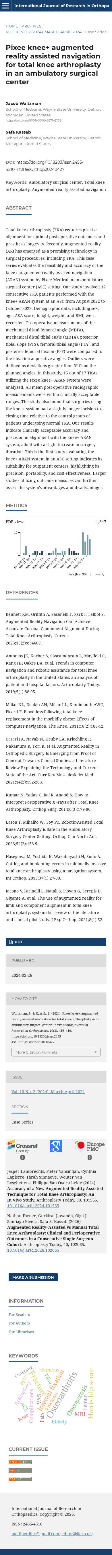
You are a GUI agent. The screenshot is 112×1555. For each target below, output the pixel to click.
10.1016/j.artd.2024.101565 (33, 1205)
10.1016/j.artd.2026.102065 (33, 1250)
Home (12, 26)
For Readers (19, 1314)
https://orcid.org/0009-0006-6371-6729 (33, 120)
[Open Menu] (5, 5)
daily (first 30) (77, 574)
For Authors (19, 1323)
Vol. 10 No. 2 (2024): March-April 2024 (44, 32)
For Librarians (21, 1331)
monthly (99, 574)
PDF (18, 941)
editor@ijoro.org (77, 1533)
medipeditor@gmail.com (35, 1533)
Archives (31, 26)
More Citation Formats (36, 1052)
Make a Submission (33, 1277)
